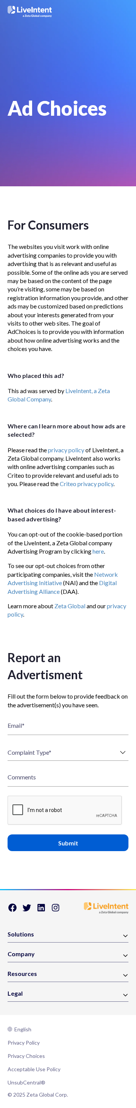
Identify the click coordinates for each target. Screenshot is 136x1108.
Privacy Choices (26, 1056)
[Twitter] (27, 910)
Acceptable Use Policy (34, 1069)
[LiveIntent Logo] (30, 11)
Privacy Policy (24, 1042)
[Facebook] (12, 910)
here (98, 551)
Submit (68, 843)
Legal (15, 993)
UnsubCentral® (26, 1082)
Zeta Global (69, 605)
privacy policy (66, 449)
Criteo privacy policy (86, 483)
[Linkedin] (41, 910)
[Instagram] (55, 910)
